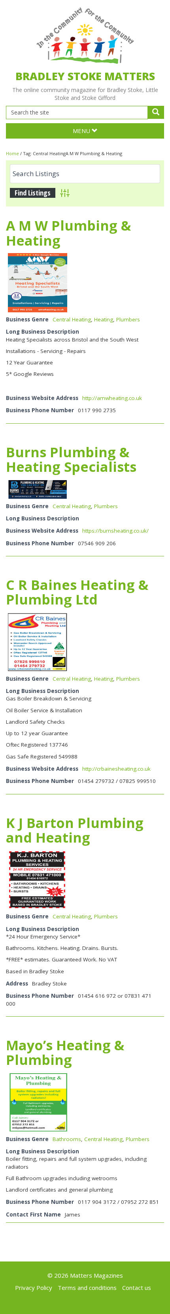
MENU (82, 131)
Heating (103, 319)
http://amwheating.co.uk (112, 398)
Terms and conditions (87, 1287)
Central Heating (72, 319)
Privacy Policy (33, 1287)
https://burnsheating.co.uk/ (115, 530)
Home (12, 153)
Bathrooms (67, 1139)
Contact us (136, 1287)
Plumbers (128, 319)
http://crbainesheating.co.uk (116, 768)
